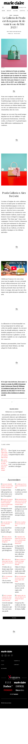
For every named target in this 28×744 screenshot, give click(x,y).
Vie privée (4, 668)
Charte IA (17, 660)
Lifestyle (22, 10)
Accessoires (14, 480)
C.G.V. (2, 664)
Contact (16, 664)
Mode (3, 10)
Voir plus (14, 618)
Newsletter (22, 7)
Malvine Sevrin (14, 409)
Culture (15, 10)
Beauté (9, 10)
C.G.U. (2, 660)
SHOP (15, 7)
